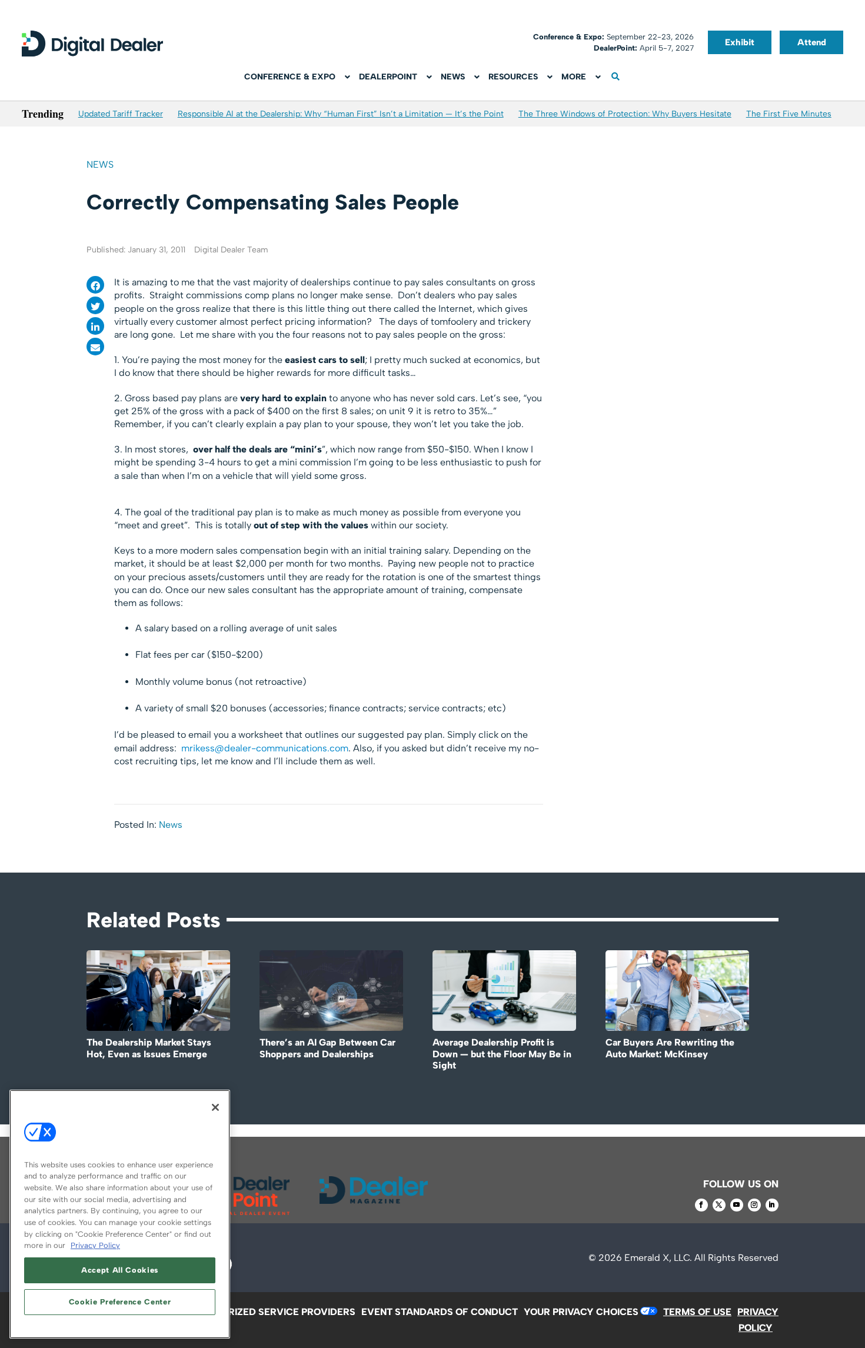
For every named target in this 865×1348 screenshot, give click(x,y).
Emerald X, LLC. (658, 1257)
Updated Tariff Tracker (120, 114)
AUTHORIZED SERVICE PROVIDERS (275, 1311)
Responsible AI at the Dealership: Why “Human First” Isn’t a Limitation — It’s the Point (341, 114)
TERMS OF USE (697, 1311)
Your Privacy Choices (581, 1311)
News (100, 164)
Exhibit (739, 42)
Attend (811, 42)
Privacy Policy (95, 1245)
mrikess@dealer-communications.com (264, 748)
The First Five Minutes (788, 114)
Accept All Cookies (119, 1270)
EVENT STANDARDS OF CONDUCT (439, 1311)
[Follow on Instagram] (754, 1205)
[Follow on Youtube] (736, 1205)
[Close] (215, 1107)
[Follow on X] (719, 1205)
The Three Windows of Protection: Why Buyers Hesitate (624, 114)
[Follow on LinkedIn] (772, 1205)
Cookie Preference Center (120, 1301)
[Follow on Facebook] (701, 1205)
